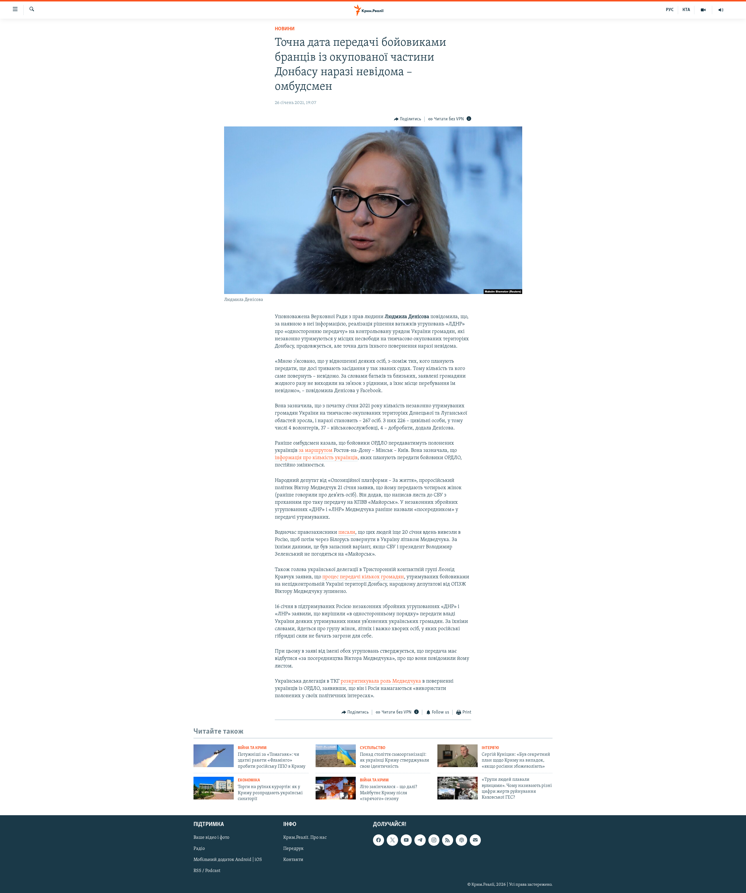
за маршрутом (316, 450)
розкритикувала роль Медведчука (381, 681)
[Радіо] (721, 10)
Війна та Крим (252, 748)
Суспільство (372, 748)
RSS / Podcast (206, 871)
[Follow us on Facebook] (378, 840)
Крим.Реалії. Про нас (305, 838)
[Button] (407, 119)
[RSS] (447, 840)
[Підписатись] (475, 840)
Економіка (249, 780)
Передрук (293, 849)
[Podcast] (461, 840)
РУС (670, 10)
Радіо (199, 849)
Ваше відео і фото (211, 838)
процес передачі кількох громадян (363, 577)
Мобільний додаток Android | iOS (227, 860)
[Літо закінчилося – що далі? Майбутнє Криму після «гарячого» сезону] (336, 788)
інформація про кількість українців (316, 458)
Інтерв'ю (490, 748)
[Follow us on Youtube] (406, 840)
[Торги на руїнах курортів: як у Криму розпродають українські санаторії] (213, 788)
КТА (686, 10)
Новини (285, 29)
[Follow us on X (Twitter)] (392, 840)
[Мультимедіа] (703, 10)
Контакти (293, 860)
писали (346, 532)
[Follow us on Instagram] (433, 840)
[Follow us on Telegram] (419, 840)
